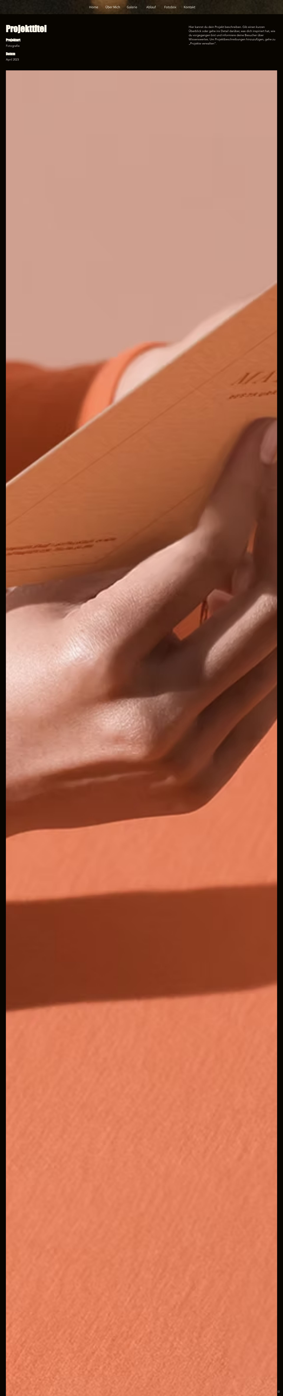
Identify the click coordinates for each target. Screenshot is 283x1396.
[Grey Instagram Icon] (278, 1391)
